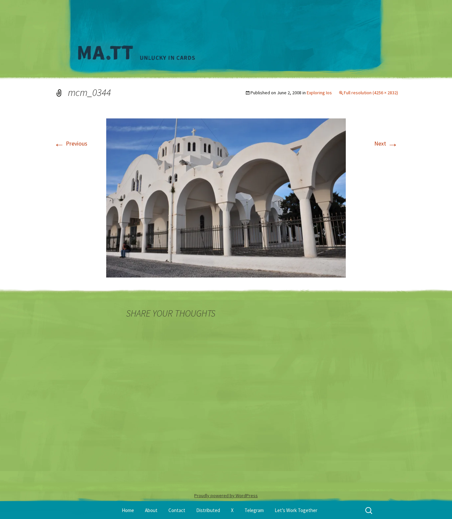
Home (128, 510)
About (151, 510)
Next (386, 143)
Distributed (208, 510)
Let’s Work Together (296, 510)
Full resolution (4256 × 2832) (371, 93)
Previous (70, 143)
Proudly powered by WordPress (226, 495)
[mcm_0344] (226, 197)
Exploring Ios (319, 93)
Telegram (254, 510)
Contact (176, 510)
